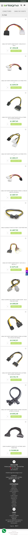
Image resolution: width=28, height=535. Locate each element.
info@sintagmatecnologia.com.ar (14, 472)
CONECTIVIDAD (14, 495)
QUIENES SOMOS (14, 515)
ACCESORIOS (14, 497)
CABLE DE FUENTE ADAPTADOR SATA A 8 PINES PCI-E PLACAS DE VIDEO (14, 373)
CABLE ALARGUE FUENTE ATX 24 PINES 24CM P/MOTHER (14, 447)
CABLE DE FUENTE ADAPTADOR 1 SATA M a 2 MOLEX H (14, 263)
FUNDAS (14, 504)
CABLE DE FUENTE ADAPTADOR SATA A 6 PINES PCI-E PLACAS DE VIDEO (14, 118)
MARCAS (14, 518)
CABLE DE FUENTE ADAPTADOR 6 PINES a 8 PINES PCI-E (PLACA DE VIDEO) (14, 337)
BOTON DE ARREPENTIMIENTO (14, 520)
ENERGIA (14, 501)
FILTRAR (4, 15)
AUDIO (14, 494)
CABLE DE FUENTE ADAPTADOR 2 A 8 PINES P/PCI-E (14, 154)
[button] (24, 5)
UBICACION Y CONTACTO (14, 521)
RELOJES (14, 507)
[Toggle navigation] (2, 5)
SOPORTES (14, 505)
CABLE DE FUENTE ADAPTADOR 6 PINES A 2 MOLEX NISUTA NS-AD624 (14, 191)
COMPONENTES (14, 490)
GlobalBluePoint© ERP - (14, 532)
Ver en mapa (14, 468)
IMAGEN (14, 492)
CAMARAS (14, 500)
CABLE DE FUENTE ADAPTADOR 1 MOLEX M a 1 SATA (14, 44)
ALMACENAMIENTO (14, 491)
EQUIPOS (14, 487)
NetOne (14, 534)
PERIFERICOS (14, 498)
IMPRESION (14, 488)
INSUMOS (14, 485)
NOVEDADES (14, 523)
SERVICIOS (14, 517)
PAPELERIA (14, 502)
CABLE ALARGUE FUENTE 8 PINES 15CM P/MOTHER (14, 227)
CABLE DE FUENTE (20, 11)
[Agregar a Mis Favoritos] (25, 19)
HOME (14, 514)
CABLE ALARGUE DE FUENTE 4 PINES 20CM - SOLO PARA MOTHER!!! (14, 300)
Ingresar (24, 1)
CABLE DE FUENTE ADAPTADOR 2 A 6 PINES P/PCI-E (14, 81)
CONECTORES (7, 11)
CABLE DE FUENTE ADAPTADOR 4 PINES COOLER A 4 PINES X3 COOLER (14, 410)
